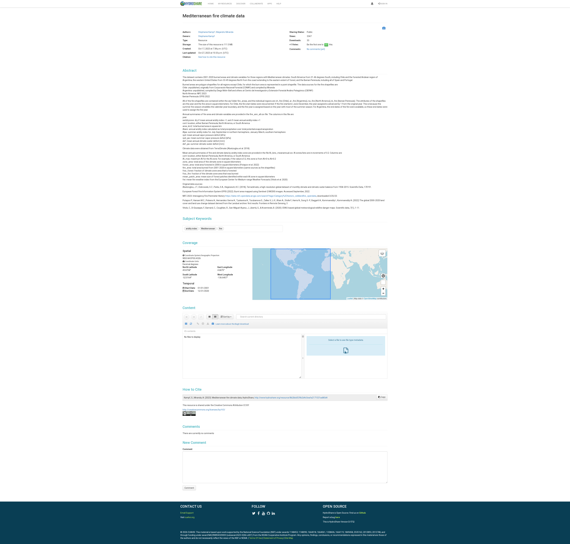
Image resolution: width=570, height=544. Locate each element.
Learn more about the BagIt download (232, 324)
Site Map (289, 538)
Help (278, 3)
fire (220, 228)
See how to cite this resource (211, 57)
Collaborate (256, 3)
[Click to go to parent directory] (201, 316)
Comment (187, 449)
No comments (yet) (316, 49)
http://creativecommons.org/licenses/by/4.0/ (204, 409)
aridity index (191, 228)
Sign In (383, 3)
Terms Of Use (255, 538)
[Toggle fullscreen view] (383, 282)
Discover (240, 3)
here (337, 517)
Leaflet (350, 298)
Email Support (187, 513)
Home (211, 3)
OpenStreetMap (370, 298)
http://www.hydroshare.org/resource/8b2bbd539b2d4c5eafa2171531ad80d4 (291, 397)
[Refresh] (191, 324)
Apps (269, 3)
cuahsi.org (189, 517)
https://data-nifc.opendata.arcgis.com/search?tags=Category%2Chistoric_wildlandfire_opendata (270, 196)
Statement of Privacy (273, 538)
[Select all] (186, 324)
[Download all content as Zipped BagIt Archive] (213, 324)
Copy (382, 397)
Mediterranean (208, 228)
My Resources (225, 3)
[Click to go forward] (194, 317)
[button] (372, 3)
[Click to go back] (186, 317)
